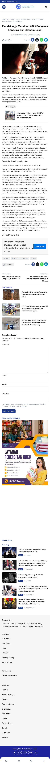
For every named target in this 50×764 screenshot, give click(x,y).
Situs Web (5, 394)
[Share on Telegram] (46, 40)
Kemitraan (6, 643)
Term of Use (7, 662)
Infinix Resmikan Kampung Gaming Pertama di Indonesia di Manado (37, 278)
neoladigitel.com (9, 675)
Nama (4, 375)
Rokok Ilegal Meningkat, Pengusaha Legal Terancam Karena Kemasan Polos (34, 294)
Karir (4, 648)
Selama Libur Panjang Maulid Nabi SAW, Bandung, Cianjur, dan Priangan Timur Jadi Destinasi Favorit (30, 115)
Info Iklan (6, 638)
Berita (20, 555)
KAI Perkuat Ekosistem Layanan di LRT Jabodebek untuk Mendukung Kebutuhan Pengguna (35, 308)
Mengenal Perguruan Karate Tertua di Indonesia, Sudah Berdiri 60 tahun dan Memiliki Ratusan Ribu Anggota (31, 601)
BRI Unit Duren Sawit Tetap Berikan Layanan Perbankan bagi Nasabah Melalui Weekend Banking (34, 322)
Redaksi (5, 653)
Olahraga (6, 709)
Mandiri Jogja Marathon (20, 258)
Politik (5, 690)
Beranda (5, 685)
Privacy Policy (8, 657)
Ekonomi (6, 258)
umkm (33, 258)
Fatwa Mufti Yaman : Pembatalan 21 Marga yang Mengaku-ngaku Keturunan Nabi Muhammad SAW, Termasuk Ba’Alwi (32, 563)
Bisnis (20, 594)
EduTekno (6, 713)
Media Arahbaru (27, 749)
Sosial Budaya (8, 694)
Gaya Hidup (7, 723)
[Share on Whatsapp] (41, 40)
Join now (40, 246)
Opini (4, 718)
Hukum (5, 699)
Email (4, 384)
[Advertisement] (25, 512)
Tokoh (4, 728)
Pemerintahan (8, 704)
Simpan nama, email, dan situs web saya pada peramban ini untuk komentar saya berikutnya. (24, 405)
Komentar (6, 344)
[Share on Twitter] (37, 40)
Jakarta (5, 737)
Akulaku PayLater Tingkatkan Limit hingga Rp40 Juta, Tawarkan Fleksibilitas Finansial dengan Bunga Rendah (33, 589)
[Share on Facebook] (32, 40)
